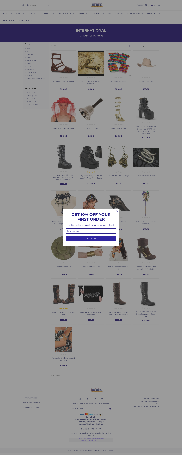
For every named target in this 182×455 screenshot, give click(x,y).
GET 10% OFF (91, 238)
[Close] (117, 211)
